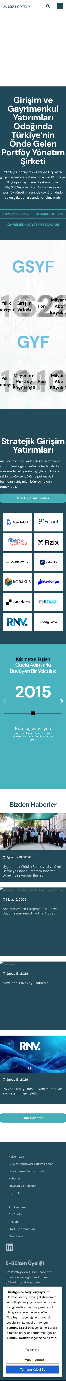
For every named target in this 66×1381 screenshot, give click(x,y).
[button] (48, 6)
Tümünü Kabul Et (32, 1370)
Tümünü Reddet (32, 1360)
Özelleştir (32, 1350)
